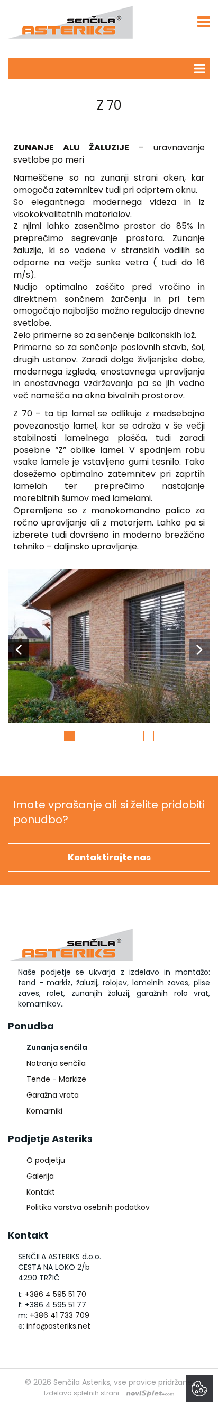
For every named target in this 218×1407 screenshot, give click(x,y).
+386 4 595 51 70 (55, 1294)
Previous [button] (18, 650)
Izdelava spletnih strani (81, 1392)
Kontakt (40, 1192)
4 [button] (117, 736)
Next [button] (199, 650)
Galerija (40, 1176)
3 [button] (101, 736)
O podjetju (45, 1160)
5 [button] (133, 736)
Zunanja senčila (56, 1047)
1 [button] (69, 736)
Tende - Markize (56, 1079)
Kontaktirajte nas (109, 857)
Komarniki (44, 1111)
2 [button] (85, 736)
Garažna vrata (52, 1095)
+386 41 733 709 (59, 1315)
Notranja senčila (56, 1063)
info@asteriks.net (58, 1326)
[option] (109, 650)
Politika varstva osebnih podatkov (88, 1207)
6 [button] (148, 736)
